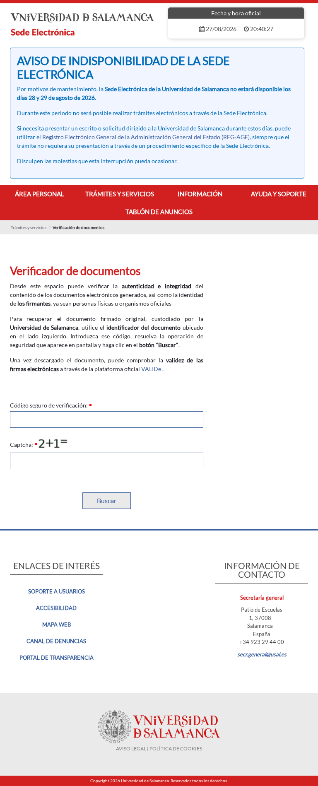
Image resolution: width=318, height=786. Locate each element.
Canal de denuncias (56, 641)
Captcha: (21, 444)
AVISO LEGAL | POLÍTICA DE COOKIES (159, 748)
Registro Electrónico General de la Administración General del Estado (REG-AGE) (146, 136)
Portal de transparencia (56, 657)
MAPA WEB (56, 624)
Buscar (106, 500)
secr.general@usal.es (262, 654)
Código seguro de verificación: (49, 405)
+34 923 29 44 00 (261, 642)
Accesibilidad (56, 608)
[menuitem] (39, 194)
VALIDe (151, 368)
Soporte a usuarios (56, 591)
